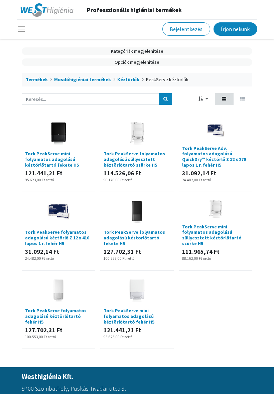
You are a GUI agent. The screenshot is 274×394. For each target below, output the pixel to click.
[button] (203, 99)
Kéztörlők (128, 79)
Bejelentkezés (186, 29)
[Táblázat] (224, 99)
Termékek (37, 79)
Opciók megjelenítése (137, 62)
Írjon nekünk (235, 29)
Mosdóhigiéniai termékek (82, 79)
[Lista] (242, 99)
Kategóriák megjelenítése (137, 51)
